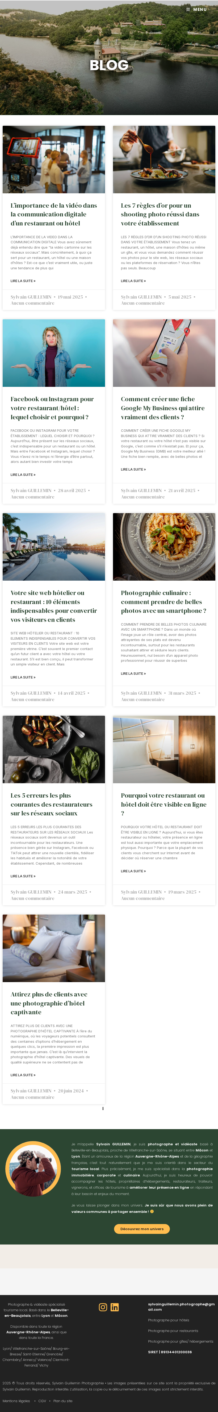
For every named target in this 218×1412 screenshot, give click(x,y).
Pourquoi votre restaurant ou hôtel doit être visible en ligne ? (164, 804)
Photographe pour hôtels (168, 1320)
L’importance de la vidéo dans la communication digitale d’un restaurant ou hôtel (54, 214)
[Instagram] (103, 1307)
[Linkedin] (114, 1307)
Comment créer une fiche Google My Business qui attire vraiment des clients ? (163, 408)
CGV (42, 1400)
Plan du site (62, 1400)
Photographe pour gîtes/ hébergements (180, 1341)
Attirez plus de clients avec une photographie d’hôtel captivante (49, 1003)
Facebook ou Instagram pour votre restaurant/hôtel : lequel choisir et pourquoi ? (52, 408)
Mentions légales (16, 1400)
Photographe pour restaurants (173, 1330)
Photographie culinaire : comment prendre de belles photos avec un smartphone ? (163, 601)
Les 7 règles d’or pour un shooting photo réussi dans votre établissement (160, 214)
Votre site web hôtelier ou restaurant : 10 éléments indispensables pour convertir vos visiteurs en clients (54, 606)
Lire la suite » (23, 281)
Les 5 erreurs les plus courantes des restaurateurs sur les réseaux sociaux (52, 804)
